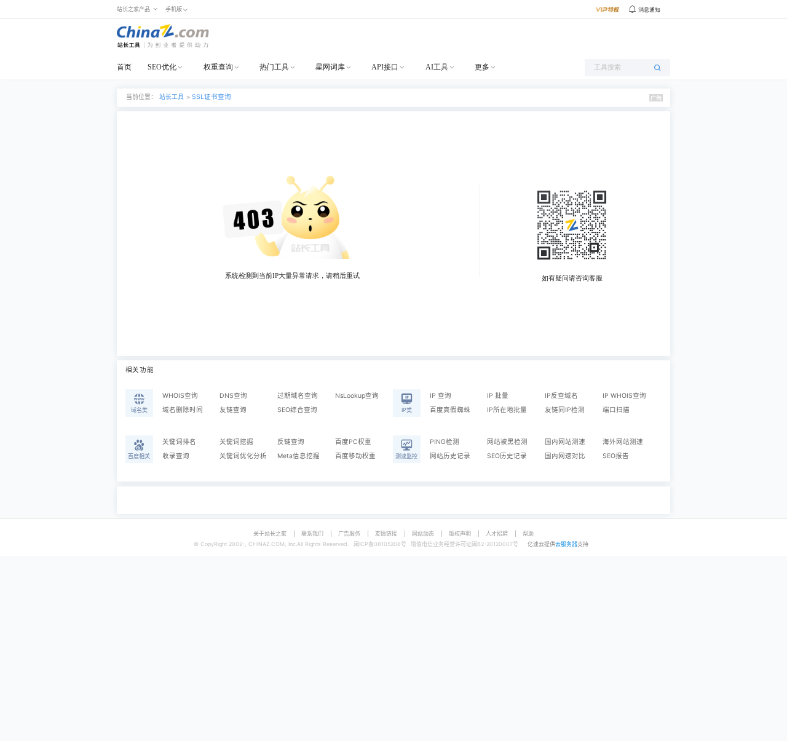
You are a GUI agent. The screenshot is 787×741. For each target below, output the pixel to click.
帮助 (528, 533)
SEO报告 (616, 456)
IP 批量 (497, 396)
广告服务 (349, 533)
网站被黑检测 (507, 442)
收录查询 (175, 456)
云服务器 (566, 544)
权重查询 (218, 67)
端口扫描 (616, 410)
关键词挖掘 (236, 442)
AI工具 (436, 67)
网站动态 (423, 533)
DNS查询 (233, 396)
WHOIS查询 (180, 396)
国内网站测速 (565, 442)
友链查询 (233, 410)
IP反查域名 (561, 396)
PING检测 (444, 442)
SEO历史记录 (507, 456)
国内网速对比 (565, 456)
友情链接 (386, 533)
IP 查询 (440, 396)
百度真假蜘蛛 (450, 410)
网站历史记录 (450, 456)
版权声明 (460, 533)
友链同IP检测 (565, 410)
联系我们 (312, 533)
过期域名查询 (297, 396)
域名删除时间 (182, 410)
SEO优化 (162, 67)
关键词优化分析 (243, 456)
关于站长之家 (270, 533)
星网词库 (330, 67)
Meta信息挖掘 (298, 456)
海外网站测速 (623, 442)
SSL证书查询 (211, 97)
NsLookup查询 (357, 396)
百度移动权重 (355, 456)
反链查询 (290, 442)
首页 (124, 67)
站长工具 (171, 96)
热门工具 (274, 67)
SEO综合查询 (297, 410)
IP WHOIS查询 (624, 396)
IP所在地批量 (507, 410)
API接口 (384, 67)
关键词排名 (179, 442)
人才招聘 (497, 533)
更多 (482, 67)
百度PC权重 (353, 442)
